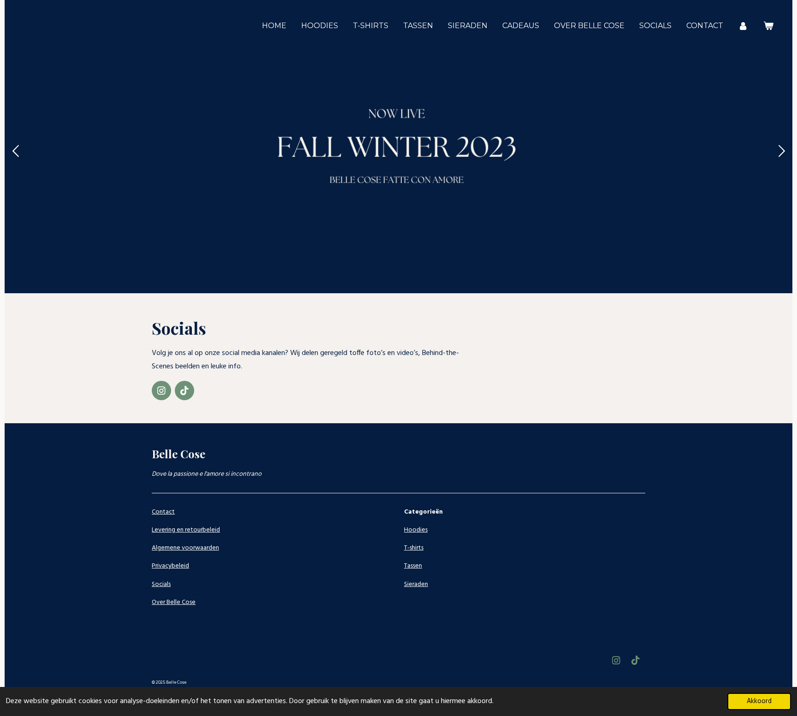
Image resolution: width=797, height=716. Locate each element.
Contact (163, 512)
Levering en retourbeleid (186, 530)
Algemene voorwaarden (185, 548)
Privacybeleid (170, 566)
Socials (161, 584)
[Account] (743, 26)
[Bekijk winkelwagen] (768, 26)
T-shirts (413, 548)
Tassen (413, 566)
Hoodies (416, 530)
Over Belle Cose (174, 602)
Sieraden (416, 584)
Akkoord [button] (759, 701)
